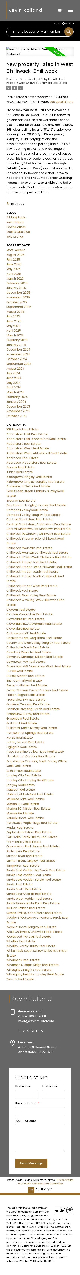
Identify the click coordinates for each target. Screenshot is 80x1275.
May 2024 (13, 383)
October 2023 (16, 416)
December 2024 (18, 349)
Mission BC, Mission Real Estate (28, 808)
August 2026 (15, 255)
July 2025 (13, 316)
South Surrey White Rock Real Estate (33, 903)
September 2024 (18, 364)
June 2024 (13, 378)
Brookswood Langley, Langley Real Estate (36, 505)
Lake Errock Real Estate (23, 771)
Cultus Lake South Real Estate (27, 647)
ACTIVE (57, 23)
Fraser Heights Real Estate (25, 695)
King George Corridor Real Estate (30, 756)
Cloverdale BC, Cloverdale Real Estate (34, 624)
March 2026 (15, 278)
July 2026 (13, 259)
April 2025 (13, 330)
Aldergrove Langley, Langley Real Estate (35, 482)
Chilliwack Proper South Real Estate (32, 572)
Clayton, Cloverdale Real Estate (29, 614)
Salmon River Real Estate (24, 856)
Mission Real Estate (20, 813)
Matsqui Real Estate (20, 789)
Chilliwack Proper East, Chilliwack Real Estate (39, 567)
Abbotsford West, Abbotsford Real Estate (36, 453)
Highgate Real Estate (21, 747)
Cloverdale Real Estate (23, 628)
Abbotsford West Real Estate (27, 448)
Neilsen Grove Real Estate (25, 818)
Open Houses (16, 227)
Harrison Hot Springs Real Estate (29, 733)
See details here (61, 102)
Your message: (25, 1121)
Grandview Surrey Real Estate (28, 714)
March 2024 (15, 392)
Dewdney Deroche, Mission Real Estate (34, 657)
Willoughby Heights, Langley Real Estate (35, 974)
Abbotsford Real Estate (23, 444)
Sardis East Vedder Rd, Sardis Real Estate (35, 870)
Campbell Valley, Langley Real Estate (33, 515)
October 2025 (16, 302)
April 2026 (13, 274)
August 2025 (15, 312)
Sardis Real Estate (19, 884)
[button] (19, 1031)
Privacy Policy (65, 1179)
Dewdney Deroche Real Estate (28, 652)
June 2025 (13, 321)
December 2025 (18, 293)
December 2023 (18, 406)
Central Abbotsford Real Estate (29, 519)
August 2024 (15, 368)
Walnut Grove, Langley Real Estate (31, 927)
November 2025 (18, 297)
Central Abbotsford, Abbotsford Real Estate (38, 524)
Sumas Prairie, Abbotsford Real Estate (34, 913)
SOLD (71, 23)
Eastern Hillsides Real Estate (26, 685)
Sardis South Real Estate (23, 889)
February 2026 (17, 283)
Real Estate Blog (18, 232)
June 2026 (13, 264)
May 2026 (13, 269)
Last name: (50, 1086)
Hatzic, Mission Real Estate (25, 742)
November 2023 (18, 411)
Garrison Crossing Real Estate (28, 704)
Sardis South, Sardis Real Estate (29, 894)
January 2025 (16, 345)
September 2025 (18, 307)
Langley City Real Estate (23, 775)
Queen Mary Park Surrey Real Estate (32, 846)
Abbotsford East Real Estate (27, 434)
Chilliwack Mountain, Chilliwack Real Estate (37, 552)
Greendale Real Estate (22, 718)
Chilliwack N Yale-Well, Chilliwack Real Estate (39, 557)
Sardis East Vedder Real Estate (28, 875)
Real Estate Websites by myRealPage (40, 1183)
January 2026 (16, 288)
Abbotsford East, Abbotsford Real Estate (36, 439)
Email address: (26, 1103)
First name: (23, 1086)
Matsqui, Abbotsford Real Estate (29, 794)
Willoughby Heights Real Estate (28, 970)
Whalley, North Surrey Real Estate (30, 946)
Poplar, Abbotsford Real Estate (29, 832)
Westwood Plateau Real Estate (28, 936)
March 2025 (15, 335)
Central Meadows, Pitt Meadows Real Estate (38, 529)
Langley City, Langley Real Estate (30, 780)
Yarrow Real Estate (20, 979)
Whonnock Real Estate (22, 960)
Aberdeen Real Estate (22, 458)
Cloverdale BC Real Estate (25, 619)
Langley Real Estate (20, 785)
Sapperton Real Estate (22, 865)
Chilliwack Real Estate (22, 590)
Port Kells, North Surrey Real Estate (31, 837)
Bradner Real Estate (21, 500)
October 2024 (16, 359)
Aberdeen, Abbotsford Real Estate (31, 462)
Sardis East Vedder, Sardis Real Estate (33, 879)
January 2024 (16, 402)
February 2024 (17, 397)
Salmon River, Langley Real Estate (30, 861)
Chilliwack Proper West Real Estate (31, 586)
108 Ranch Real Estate (22, 429)
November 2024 (18, 354)
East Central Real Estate (24, 680)
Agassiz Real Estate (20, 467)
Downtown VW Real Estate (25, 662)
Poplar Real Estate (19, 827)
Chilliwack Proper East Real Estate (31, 562)
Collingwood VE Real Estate (26, 633)
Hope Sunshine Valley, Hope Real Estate (35, 752)
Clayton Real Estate (20, 610)
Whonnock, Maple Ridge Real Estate (32, 965)
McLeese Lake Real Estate (25, 799)
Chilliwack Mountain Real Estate (29, 548)
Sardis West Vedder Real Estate (29, 899)
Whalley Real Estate (20, 941)
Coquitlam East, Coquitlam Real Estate (34, 638)
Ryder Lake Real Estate (23, 851)
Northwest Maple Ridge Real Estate (32, 823)
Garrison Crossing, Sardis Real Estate (33, 709)
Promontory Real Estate (23, 842)
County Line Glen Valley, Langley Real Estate (38, 643)
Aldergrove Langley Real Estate (29, 477)
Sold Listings (15, 236)
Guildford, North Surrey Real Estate (31, 728)
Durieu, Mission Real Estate (25, 676)
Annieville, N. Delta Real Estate (28, 486)
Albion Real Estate (19, 472)
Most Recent (15, 250)
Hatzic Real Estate (19, 737)
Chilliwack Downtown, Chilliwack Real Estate (38, 534)
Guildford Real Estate (21, 723)
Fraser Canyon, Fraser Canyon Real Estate (37, 690)
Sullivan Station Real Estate (26, 908)
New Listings (15, 222)
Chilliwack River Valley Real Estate (31, 595)
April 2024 (13, 387)
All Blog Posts (16, 217)
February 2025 (17, 340)
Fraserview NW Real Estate (25, 699)
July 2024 (13, 373)
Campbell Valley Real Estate (27, 510)
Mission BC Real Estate (22, 804)
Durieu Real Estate (19, 671)
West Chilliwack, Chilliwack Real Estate (43, 83)
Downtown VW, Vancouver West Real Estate (38, 666)
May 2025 (13, 326)
